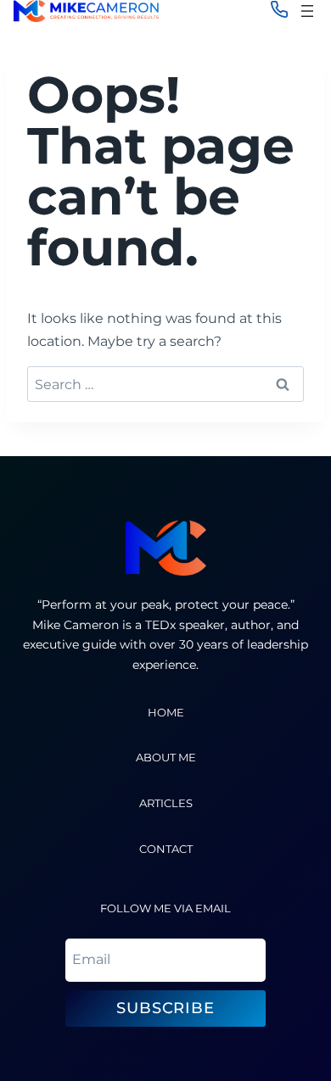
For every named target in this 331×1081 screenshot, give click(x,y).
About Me (166, 757)
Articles (166, 803)
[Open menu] (307, 11)
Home (166, 712)
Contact (166, 849)
